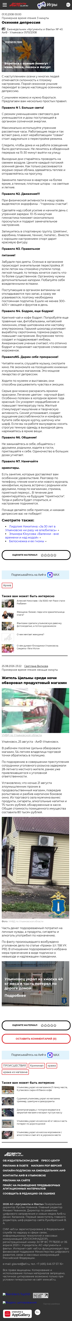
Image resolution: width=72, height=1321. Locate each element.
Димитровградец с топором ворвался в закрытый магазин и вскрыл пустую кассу (39, 1111)
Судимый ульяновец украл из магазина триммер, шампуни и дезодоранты (38, 1100)
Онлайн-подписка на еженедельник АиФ (34, 1170)
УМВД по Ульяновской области (22, 735)
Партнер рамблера (51, 1304)
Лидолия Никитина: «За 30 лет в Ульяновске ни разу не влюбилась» (31, 528)
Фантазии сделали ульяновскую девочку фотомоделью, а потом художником (39, 624)
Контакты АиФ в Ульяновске (24, 1175)
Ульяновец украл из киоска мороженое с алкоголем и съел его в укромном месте (39, 1133)
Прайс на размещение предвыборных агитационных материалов (31, 1187)
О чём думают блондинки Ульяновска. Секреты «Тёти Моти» (38, 647)
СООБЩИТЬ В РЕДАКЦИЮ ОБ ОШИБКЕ (29, 1193)
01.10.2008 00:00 (11, 14)
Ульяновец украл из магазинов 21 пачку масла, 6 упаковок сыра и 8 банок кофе (42, 1088)
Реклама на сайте (16, 1180)
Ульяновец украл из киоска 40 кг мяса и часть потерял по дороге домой (34, 983)
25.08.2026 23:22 (11, 666)
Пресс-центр (50, 1160)
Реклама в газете (15, 1165)
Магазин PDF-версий (46, 1165)
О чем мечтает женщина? (30, 634)
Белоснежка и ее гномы (26, 541)
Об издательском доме (20, 1160)
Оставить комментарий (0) (36, 1038)
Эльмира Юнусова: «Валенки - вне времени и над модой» (32, 535)
